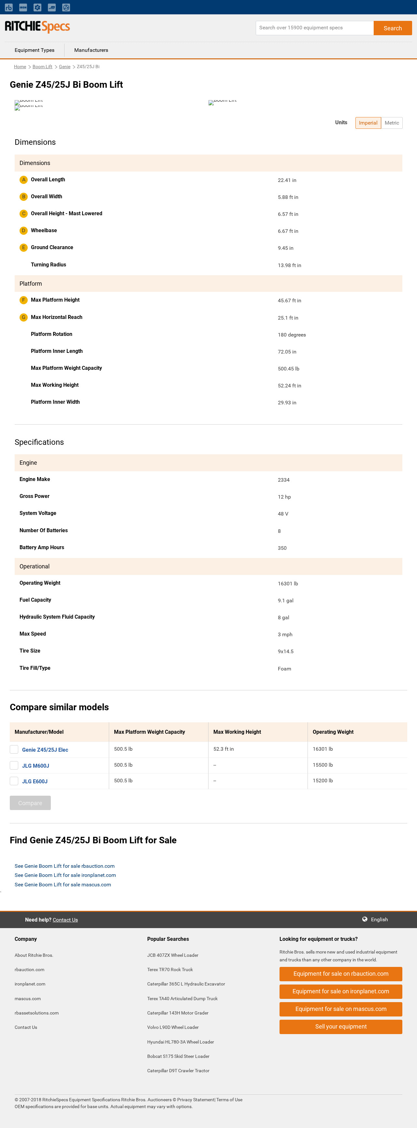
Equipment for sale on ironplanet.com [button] (341, 991)
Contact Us (65, 920)
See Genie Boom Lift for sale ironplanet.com (65, 875)
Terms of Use (228, 1099)
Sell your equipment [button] (341, 1026)
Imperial (368, 123)
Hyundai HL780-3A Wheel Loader (180, 1042)
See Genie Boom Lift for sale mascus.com (63, 884)
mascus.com (28, 998)
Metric (392, 123)
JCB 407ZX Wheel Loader (172, 955)
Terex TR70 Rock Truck (170, 969)
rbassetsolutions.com (37, 1012)
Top (405, 1118)
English (381, 919)
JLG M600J (35, 766)
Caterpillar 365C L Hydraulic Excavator (186, 983)
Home (20, 66)
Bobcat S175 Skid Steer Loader (178, 1056)
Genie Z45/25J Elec (45, 750)
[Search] (393, 28)
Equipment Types (34, 50)
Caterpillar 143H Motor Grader (177, 1012)
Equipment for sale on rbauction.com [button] (341, 973)
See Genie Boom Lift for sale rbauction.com (65, 866)
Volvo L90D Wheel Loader (173, 1027)
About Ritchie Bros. (34, 955)
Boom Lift (42, 66)
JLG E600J (35, 781)
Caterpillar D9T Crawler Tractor (178, 1070)
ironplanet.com (30, 983)
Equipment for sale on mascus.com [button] (341, 1008)
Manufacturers (91, 50)
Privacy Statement (195, 1099)
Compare (30, 803)
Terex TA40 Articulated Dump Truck (182, 998)
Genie (64, 66)
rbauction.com (29, 969)
